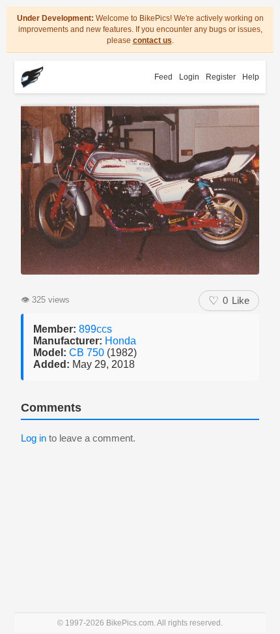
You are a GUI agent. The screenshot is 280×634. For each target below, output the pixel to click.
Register (221, 77)
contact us (152, 40)
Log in (33, 438)
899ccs (95, 329)
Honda (120, 340)
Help (250, 77)
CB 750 (88, 352)
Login (189, 77)
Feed (163, 77)
